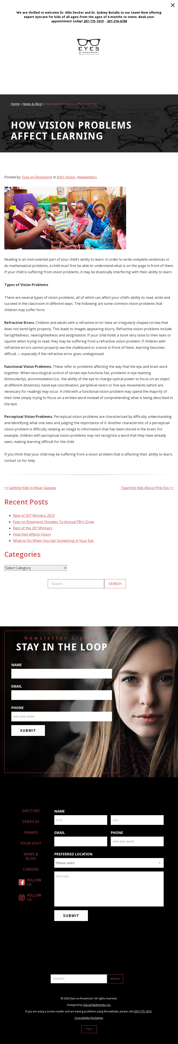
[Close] (173, 5)
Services (31, 821)
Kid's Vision (66, 177)
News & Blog (32, 104)
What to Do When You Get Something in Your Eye (53, 540)
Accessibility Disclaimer (89, 1018)
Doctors (31, 810)
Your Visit (30, 843)
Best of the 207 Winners (32, 528)
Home (15, 104)
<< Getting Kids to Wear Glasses (30, 487)
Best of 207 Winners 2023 (34, 515)
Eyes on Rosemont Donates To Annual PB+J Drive (53, 521)
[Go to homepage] (89, 47)
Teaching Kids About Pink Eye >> (147, 487)
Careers (31, 869)
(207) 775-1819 (142, 1011)
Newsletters (87, 177)
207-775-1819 (94, 21)
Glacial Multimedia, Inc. (97, 1005)
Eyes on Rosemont (37, 177)
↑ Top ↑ (89, 1029)
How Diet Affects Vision (32, 534)
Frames (31, 832)
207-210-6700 (117, 21)
